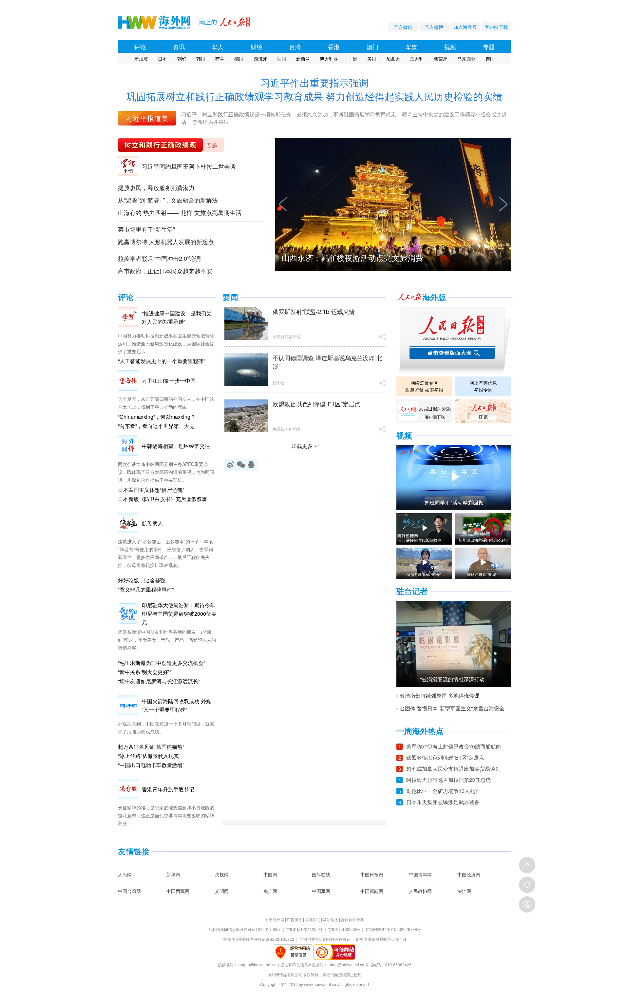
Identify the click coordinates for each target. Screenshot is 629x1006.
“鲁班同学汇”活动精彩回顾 (453, 502)
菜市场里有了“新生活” (146, 229)
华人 (217, 46)
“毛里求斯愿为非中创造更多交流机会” (161, 663)
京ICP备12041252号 (304, 929)
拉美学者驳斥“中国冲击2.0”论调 (159, 258)
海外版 (434, 297)
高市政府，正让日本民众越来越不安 (165, 270)
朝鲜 (181, 58)
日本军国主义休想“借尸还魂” (151, 489)
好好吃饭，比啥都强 (141, 580)
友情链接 (133, 851)
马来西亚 (466, 58)
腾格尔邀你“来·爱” (482, 574)
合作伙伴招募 (352, 920)
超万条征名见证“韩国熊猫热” (151, 746)
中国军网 (321, 891)
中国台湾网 (129, 891)
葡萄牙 (441, 58)
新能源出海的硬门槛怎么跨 (482, 540)
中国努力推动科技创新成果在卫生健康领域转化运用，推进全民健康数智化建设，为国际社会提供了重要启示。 (166, 343)
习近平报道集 (147, 118)
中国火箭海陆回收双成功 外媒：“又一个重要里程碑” (179, 705)
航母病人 (152, 523)
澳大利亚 (329, 58)
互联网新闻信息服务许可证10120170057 (244, 929)
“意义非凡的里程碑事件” (146, 589)
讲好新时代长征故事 (423, 540)
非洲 (352, 58)
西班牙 (260, 58)
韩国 (200, 58)
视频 (450, 46)
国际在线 (321, 874)
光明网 (222, 891)
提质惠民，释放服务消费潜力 (156, 187)
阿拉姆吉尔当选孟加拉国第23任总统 (448, 780)
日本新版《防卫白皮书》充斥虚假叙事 (162, 499)
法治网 (464, 891)
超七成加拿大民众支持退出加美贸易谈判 (453, 768)
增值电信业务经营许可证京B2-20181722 (258, 939)
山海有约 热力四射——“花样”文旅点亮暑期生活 (179, 212)
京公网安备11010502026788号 (393, 929)
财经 (256, 46)
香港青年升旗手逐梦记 (168, 789)
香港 (334, 46)
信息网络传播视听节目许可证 (381, 939)
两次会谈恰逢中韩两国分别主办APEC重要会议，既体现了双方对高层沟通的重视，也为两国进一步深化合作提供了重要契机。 (166, 472)
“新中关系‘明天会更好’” (144, 672)
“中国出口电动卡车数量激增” (151, 765)
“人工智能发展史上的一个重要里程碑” (161, 361)
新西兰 (303, 58)
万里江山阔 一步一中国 (169, 380)
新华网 (173, 874)
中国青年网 (420, 874)
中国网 (270, 874)
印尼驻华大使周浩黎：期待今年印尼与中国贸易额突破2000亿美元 (179, 613)
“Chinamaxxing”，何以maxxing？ (157, 416)
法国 (281, 58)
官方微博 (434, 27)
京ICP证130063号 (344, 929)
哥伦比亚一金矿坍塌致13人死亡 (443, 791)
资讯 (179, 46)
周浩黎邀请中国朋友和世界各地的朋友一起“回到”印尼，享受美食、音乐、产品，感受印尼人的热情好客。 (167, 640)
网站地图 (330, 920)
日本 (162, 58)
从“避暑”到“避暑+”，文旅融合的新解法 (168, 200)
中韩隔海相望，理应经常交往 (176, 446)
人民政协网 (420, 891)
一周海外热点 (420, 731)
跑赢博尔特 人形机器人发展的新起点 (166, 241)
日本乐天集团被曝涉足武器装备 (443, 802)
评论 (140, 46)
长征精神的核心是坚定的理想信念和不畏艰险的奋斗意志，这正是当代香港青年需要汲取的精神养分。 (166, 815)
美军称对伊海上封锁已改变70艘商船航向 (453, 746)
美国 (371, 58)
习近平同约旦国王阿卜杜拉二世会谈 (189, 166)
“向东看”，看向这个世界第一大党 (156, 426)
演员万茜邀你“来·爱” (423, 574)
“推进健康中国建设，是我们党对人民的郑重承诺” (177, 317)
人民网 (125, 874)
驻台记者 (412, 591)
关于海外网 (274, 920)
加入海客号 (465, 27)
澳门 (372, 46)
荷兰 (219, 58)
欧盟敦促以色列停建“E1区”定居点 (316, 403)
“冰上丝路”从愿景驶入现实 (148, 756)
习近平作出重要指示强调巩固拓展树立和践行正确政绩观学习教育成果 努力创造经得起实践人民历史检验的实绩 (314, 89)
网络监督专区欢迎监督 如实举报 (424, 386)
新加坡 (141, 58)
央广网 (270, 891)
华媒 (411, 46)
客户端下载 (496, 27)
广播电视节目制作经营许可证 (325, 939)
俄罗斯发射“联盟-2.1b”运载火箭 (314, 311)
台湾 (295, 46)
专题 (489, 46)
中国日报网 (371, 874)
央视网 (222, 874)
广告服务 (294, 920)
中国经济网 (468, 874)
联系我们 (312, 920)
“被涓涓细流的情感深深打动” (453, 679)
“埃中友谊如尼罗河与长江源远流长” (159, 681)
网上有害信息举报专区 (483, 386)
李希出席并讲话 (210, 122)
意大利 (417, 58)
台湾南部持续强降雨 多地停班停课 (440, 695)
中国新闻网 (371, 891)
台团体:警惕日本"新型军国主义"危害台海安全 (452, 708)
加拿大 (393, 58)
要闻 (230, 297)
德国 (238, 58)
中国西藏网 (177, 891)
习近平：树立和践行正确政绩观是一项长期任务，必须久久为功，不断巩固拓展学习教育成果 (288, 114)
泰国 (490, 58)
